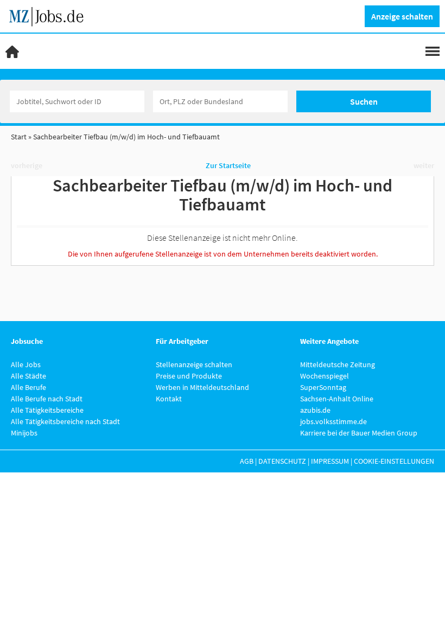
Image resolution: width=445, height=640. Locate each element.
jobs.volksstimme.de (333, 421)
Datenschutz (282, 461)
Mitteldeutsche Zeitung (337, 364)
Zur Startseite (228, 165)
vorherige (26, 165)
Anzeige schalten (402, 16)
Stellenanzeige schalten (194, 364)
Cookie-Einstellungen (394, 461)
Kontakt (169, 399)
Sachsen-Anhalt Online (336, 399)
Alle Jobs (26, 364)
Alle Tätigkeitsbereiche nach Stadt (65, 421)
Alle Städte (28, 376)
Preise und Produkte (189, 376)
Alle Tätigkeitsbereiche (47, 410)
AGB (246, 461)
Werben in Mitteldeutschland (202, 387)
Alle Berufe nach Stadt (46, 399)
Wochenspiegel (324, 376)
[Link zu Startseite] (50, 15)
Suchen (364, 101)
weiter (424, 165)
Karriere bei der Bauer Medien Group (358, 433)
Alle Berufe (28, 387)
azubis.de (315, 410)
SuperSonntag (323, 387)
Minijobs (24, 433)
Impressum (330, 461)
